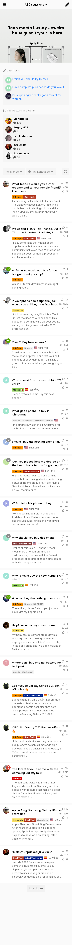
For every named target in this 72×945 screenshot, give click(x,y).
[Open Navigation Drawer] (4, 4)
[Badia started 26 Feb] (6, 686)
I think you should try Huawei (30, 78)
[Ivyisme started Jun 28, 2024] (6, 184)
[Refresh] (65, 171)
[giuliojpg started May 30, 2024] (6, 625)
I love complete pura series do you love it (38, 87)
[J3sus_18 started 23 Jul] (6, 852)
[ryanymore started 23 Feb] (6, 229)
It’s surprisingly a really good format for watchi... (36, 97)
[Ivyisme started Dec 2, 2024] (6, 810)
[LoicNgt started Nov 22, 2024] (6, 342)
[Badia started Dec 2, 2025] (6, 727)
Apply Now (36, 43)
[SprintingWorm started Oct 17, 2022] (6, 301)
